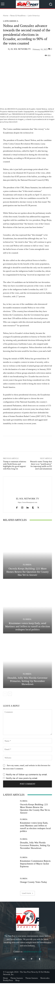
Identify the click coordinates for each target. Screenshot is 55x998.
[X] (38, 507)
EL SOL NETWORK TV (21, 49)
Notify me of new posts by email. (22, 778)
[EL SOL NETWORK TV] (5, 49)
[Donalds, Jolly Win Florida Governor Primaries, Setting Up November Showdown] (27, 661)
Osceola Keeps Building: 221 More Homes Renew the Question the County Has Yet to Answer (27, 571)
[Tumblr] (33, 507)
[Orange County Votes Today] (10, 880)
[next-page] (10, 694)
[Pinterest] (32, 959)
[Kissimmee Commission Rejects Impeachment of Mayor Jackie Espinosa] (10, 862)
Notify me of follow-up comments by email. (26, 774)
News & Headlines (18, 15)
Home (5, 15)
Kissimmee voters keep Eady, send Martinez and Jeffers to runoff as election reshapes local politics (27, 626)
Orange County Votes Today (33, 882)
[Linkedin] (27, 507)
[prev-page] (5, 694)
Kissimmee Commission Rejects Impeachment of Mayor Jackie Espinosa (35, 864)
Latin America (34, 15)
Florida (27, 565)
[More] (39, 63)
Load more (26, 893)
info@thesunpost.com (32, 951)
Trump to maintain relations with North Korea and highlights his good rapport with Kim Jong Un (14, 465)
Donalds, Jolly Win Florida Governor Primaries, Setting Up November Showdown (27, 681)
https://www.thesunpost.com (27, 502)
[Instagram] (22, 507)
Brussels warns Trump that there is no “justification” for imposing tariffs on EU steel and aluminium (41, 465)
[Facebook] (17, 507)
